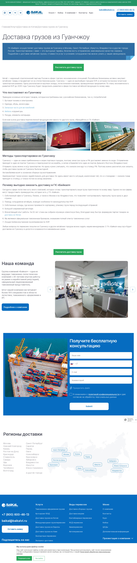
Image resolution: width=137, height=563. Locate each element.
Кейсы (60, 13)
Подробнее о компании (15, 307)
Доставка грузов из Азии (46, 531)
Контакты (83, 13)
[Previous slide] (50, 289)
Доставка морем (76, 514)
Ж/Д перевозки (76, 522)
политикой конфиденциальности (104, 394)
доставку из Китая (13, 215)
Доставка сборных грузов (80, 509)
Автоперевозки (76, 531)
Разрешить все (24, 558)
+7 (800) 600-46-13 (125, 10)
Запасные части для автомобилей (19, 107)
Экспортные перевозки (45, 536)
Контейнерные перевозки (80, 518)
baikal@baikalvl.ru (106, 10)
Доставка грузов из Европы (47, 527)
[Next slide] (132, 289)
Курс (91, 13)
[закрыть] (135, 420)
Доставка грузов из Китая (46, 518)
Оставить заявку (125, 14)
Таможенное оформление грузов (50, 509)
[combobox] (72, 364)
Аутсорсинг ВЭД (42, 514)
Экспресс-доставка (44, 540)
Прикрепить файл (81, 388)
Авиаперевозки (76, 527)
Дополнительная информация (116, 531)
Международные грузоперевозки (50, 522)
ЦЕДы (105, 527)
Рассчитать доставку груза (68, 67)
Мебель (8, 111)
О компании (108, 509)
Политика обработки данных (130, 419)
